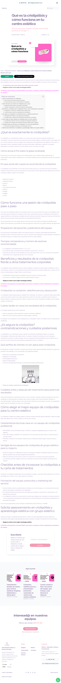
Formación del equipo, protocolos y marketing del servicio (18, 126)
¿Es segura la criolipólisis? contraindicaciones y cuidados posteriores (20, 114)
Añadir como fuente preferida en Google (24, 76)
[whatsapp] (30, 672)
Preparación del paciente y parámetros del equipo (16, 105)
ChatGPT (7, 76)
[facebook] (26, 672)
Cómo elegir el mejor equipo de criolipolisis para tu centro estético (19, 119)
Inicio (2, 70)
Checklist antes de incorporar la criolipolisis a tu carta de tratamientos (20, 124)
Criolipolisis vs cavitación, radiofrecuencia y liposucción (17, 110)
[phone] (35, 672)
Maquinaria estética (16, 34)
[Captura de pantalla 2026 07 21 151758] (7, 664)
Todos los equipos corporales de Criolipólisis (15, 385)
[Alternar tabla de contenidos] (42, 97)
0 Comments (14, 596)
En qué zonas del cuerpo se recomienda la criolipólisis (17, 102)
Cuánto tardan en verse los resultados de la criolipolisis (17, 112)
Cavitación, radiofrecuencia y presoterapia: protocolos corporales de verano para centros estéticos (30, 591)
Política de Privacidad (6, 676)
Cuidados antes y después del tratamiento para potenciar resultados (20, 117)
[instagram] (28, 672)
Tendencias (22, 34)
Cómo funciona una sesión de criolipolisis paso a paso (16, 103)
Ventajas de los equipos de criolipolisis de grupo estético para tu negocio (21, 122)
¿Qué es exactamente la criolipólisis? (11, 98)
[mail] (32, 672)
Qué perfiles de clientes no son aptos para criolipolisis (17, 115)
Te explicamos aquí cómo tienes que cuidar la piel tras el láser (20, 85)
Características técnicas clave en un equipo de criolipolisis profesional (21, 120)
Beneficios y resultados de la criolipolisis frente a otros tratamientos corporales (22, 108)
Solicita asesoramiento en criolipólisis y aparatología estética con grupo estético (23, 127)
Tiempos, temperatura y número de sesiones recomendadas (18, 107)
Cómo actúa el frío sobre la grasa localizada (14, 100)
